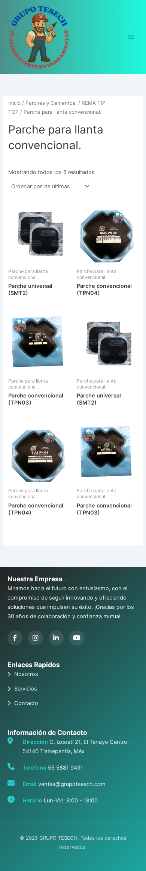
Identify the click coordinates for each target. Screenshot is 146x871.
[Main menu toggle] (131, 36)
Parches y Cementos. (51, 103)
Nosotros (26, 674)
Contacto (26, 703)
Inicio (14, 103)
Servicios (25, 688)
